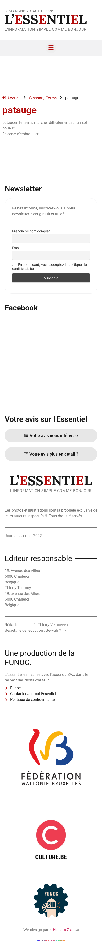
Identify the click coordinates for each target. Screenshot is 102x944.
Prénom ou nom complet (31, 231)
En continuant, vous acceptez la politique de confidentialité (49, 267)
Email (16, 248)
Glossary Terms (43, 97)
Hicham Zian (63, 930)
